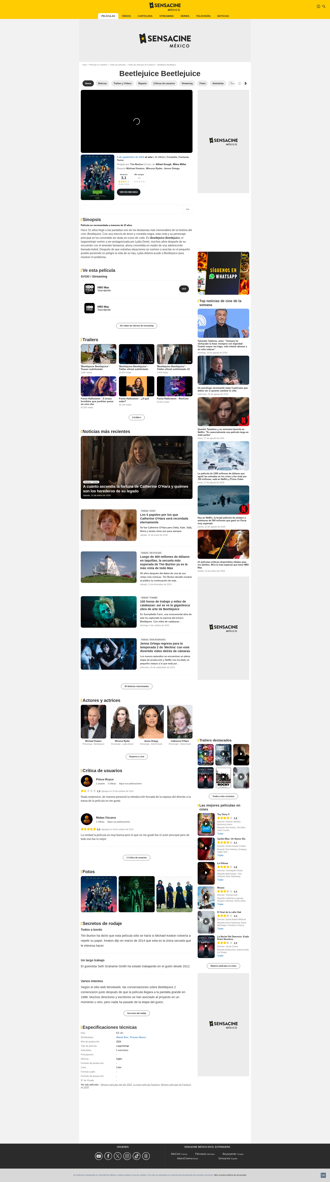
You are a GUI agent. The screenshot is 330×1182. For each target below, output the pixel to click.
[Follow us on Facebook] (108, 1156)
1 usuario (100, 783)
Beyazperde (229, 1153)
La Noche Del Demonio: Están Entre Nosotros (233, 937)
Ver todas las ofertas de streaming (136, 326)
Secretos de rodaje (102, 923)
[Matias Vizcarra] (87, 819)
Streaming (166, 16)
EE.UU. (120, 1033)
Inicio (84, 65)
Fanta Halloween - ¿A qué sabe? (134, 400)
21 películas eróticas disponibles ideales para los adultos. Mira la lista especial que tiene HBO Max (223, 565)
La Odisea (222, 863)
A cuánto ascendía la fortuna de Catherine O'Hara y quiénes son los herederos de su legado (135, 488)
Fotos (88, 871)
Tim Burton (136, 164)
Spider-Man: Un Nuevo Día (231, 839)
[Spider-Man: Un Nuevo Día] (206, 849)
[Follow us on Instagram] (127, 1156)
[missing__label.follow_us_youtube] (99, 1156)
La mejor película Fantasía (146, 1084)
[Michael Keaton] (93, 722)
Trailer (220, 833)
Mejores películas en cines (223, 966)
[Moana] (206, 897)
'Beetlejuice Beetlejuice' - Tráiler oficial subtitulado (133, 367)
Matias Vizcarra (106, 817)
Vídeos (126, 16)
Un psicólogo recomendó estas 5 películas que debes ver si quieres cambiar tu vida (223, 389)
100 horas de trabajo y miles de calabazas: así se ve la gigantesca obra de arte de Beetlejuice (165, 605)
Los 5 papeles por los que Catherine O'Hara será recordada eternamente (164, 518)
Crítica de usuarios (102, 770)
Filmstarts (200, 1153)
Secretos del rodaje (136, 1013)
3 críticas (112, 783)
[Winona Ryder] (122, 722)
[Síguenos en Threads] (146, 1156)
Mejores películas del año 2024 (116, 1084)
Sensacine (224, 1158)
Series (185, 16)
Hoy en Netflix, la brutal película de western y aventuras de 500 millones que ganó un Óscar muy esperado (222, 520)
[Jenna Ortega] (151, 722)
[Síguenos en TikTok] (137, 1156)
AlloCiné (175, 1153)
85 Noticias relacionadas (137, 686)
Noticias (223, 16)
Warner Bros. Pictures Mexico (131, 1037)
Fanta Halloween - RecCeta (173, 398)
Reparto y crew (136, 756)
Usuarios (124, 174)
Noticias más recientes (106, 431)
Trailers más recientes (223, 796)
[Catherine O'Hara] (180, 722)
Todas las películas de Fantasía (141, 65)
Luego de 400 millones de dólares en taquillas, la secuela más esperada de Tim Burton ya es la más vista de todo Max (165, 562)
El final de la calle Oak (229, 912)
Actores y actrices (101, 700)
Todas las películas (118, 65)
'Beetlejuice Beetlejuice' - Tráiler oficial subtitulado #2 (173, 367)
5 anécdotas (122, 1050)
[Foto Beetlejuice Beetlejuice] (99, 894)
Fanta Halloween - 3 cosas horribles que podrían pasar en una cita (97, 401)
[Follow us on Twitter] (118, 1156)
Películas (108, 16)
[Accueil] (165, 6)
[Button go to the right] (245, 83)
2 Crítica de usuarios (136, 857)
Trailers (90, 339)
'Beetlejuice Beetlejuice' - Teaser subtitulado (95, 367)
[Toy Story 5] (206, 824)
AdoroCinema (184, 1158)
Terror (120, 160)
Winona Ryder (154, 168)
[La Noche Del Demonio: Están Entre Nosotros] (206, 946)
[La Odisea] (206, 873)
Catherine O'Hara (180, 741)
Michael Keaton (135, 168)
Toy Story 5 (223, 814)
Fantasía (184, 157)
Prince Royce (105, 779)
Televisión (203, 16)
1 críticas (100, 822)
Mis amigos (139, 174)
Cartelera (145, 16)
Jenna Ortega (172, 168)
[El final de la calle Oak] (206, 922)
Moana (220, 887)
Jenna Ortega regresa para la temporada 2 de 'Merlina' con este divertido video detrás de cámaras (165, 647)
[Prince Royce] (87, 781)
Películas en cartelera (98, 65)
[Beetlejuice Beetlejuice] (97, 177)
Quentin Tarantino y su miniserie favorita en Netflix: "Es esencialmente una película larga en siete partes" (223, 432)
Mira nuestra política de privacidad (230, 1175)
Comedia (172, 157)
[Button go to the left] (240, 83)
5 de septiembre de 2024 (131, 157)
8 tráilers (136, 417)
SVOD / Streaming (94, 276)
